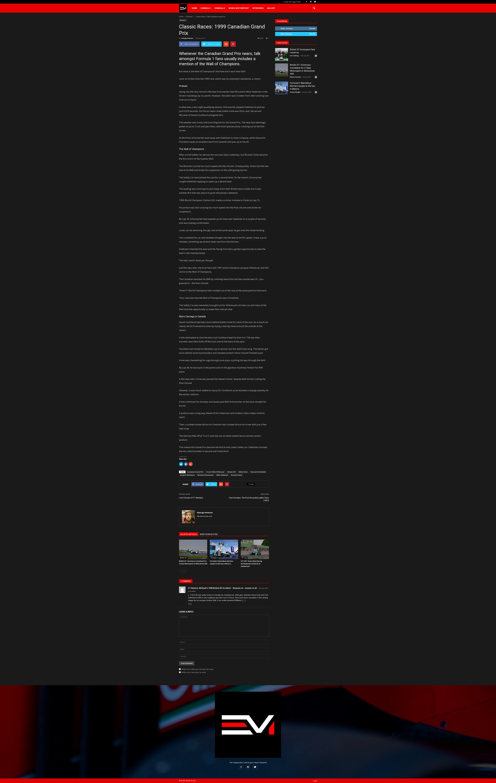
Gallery (271, 8)
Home (194, 8)
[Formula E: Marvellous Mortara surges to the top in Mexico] (224, 549)
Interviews (258, 8)
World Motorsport (239, 8)
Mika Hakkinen (222, 475)
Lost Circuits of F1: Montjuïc (191, 498)
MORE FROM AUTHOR (209, 534)
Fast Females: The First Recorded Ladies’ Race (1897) (249, 499)
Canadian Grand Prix (195, 472)
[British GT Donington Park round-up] (281, 54)
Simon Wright (295, 92)
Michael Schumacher (205, 475)
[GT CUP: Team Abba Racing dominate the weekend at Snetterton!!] (255, 549)
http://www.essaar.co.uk (204, 516)
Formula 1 (206, 8)
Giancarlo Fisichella (258, 472)
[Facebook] (306, 2)
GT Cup (244, 558)
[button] (314, 8)
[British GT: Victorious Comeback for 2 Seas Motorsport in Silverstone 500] (193, 549)
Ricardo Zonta (236, 475)
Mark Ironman (295, 77)
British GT (183, 558)
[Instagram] (311, 2)
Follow (312, 28)
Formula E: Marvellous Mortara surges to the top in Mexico (302, 86)
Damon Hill (231, 472)
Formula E (220, 8)
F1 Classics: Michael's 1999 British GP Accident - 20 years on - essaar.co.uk (222, 588)
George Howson (187, 38)
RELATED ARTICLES (189, 534)
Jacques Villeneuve (187, 475)
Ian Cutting (294, 56)
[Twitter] (315, 2)
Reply (190, 604)
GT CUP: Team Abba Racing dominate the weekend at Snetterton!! (251, 563)
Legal (315, 781)
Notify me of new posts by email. (194, 672)
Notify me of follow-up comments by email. (198, 669)
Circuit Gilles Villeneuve (215, 472)
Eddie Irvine (243, 472)
